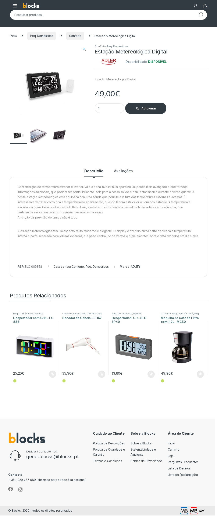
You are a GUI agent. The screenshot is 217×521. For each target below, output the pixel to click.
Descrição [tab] (93, 171)
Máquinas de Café (182, 313)
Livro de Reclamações (183, 474)
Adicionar (148, 108)
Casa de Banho (71, 313)
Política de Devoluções (109, 443)
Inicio (171, 443)
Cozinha (166, 313)
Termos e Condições (107, 461)
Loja (170, 456)
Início (13, 36)
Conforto (75, 36)
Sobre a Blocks (141, 443)
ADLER (135, 266)
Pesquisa (201, 15)
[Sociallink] (10, 489)
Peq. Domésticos (41, 36)
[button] (84, 49)
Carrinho (173, 449)
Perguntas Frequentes (183, 462)
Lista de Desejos (179, 468)
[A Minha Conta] (195, 5)
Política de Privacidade (146, 461)
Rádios (39, 313)
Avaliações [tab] (123, 171)
